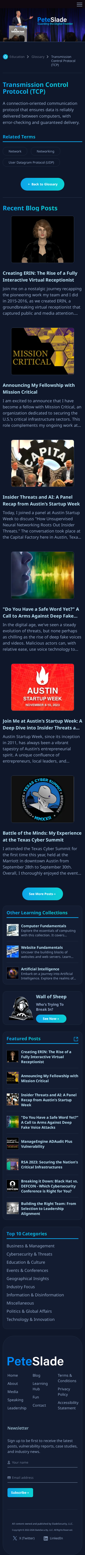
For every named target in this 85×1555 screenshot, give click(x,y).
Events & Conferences (27, 1270)
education (17, 56)
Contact (39, 1405)
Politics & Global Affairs (29, 1311)
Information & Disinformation (35, 1294)
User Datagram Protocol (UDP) (31, 162)
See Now (49, 1018)
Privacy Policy (64, 1391)
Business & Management (31, 1245)
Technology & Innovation (31, 1319)
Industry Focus (21, 1286)
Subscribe (18, 1492)
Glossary (38, 56)
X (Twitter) (26, 1538)
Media (12, 1391)
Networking (45, 151)
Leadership (17, 1407)
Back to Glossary (45, 184)
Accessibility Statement (68, 1405)
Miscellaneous (20, 1303)
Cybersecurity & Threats (29, 1254)
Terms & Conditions (67, 1378)
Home (12, 1375)
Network (15, 151)
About (12, 1383)
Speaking (15, 1399)
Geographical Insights (28, 1278)
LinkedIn (56, 1538)
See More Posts (41, 894)
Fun (36, 1397)
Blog (36, 1375)
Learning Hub (40, 1386)
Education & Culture (26, 1262)
